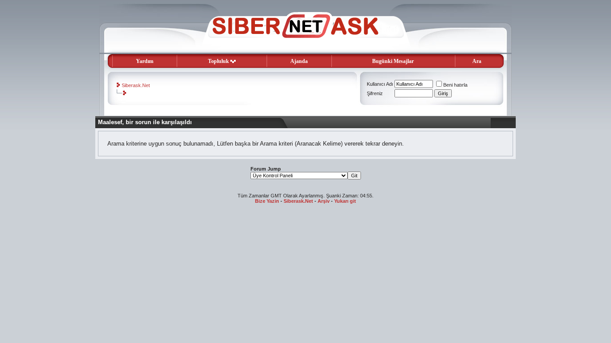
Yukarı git (345, 201)
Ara (476, 61)
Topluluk (218, 61)
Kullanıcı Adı (380, 84)
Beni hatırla (455, 85)
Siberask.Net (136, 85)
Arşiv (324, 201)
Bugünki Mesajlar (393, 61)
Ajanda (299, 61)
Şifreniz (375, 93)
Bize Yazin (267, 201)
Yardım (144, 61)
